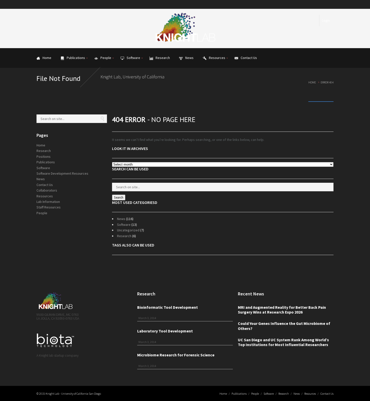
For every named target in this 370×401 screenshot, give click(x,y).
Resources (44, 196)
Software (124, 224)
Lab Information (48, 201)
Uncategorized (128, 230)
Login (326, 20)
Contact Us (44, 184)
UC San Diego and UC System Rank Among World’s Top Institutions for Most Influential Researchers (283, 342)
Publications (45, 162)
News (121, 219)
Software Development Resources (62, 173)
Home (312, 82)
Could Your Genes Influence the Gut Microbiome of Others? (284, 326)
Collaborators (46, 190)
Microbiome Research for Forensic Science (175, 354)
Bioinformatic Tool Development (167, 307)
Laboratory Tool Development (165, 330)
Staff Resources (48, 207)
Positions (43, 156)
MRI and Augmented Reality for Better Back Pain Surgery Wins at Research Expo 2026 (282, 310)
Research (124, 236)
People (41, 213)
